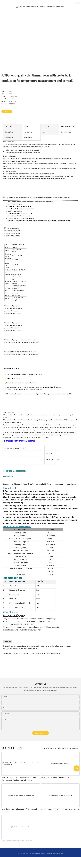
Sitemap (60, 853)
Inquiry (6, 111)
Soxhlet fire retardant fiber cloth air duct (16, 841)
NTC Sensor (61, 748)
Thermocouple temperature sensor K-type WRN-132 (60, 809)
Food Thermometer (50, 748)
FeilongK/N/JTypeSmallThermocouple (55, 777)
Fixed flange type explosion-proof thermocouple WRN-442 (19, 810)
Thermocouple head (73, 748)
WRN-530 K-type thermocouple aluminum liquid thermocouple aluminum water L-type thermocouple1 (19, 779)
